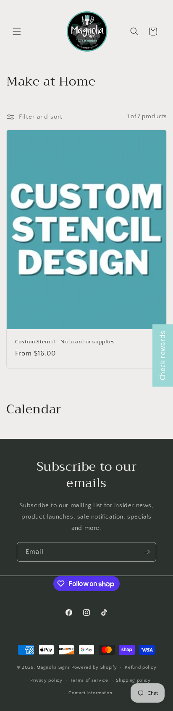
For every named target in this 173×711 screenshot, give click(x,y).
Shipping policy (133, 680)
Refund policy (140, 667)
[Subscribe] (146, 552)
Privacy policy (46, 680)
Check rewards (162, 356)
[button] (17, 31)
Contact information (90, 692)
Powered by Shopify (94, 667)
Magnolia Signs (53, 667)
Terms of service (89, 680)
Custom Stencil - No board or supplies (65, 342)
